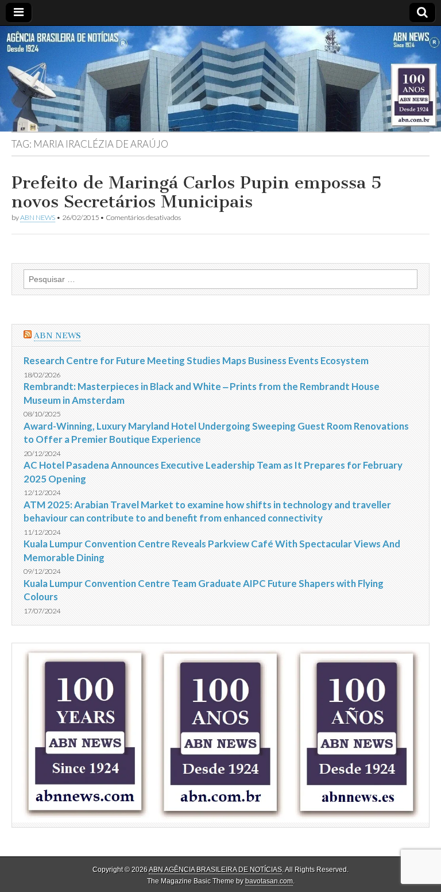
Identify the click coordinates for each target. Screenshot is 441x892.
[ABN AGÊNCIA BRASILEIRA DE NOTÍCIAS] (220, 79)
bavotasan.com (269, 881)
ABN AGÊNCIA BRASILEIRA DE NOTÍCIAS (215, 870)
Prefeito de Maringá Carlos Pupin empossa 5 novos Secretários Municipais (196, 192)
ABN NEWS (37, 217)
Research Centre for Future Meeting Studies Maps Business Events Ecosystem (196, 360)
